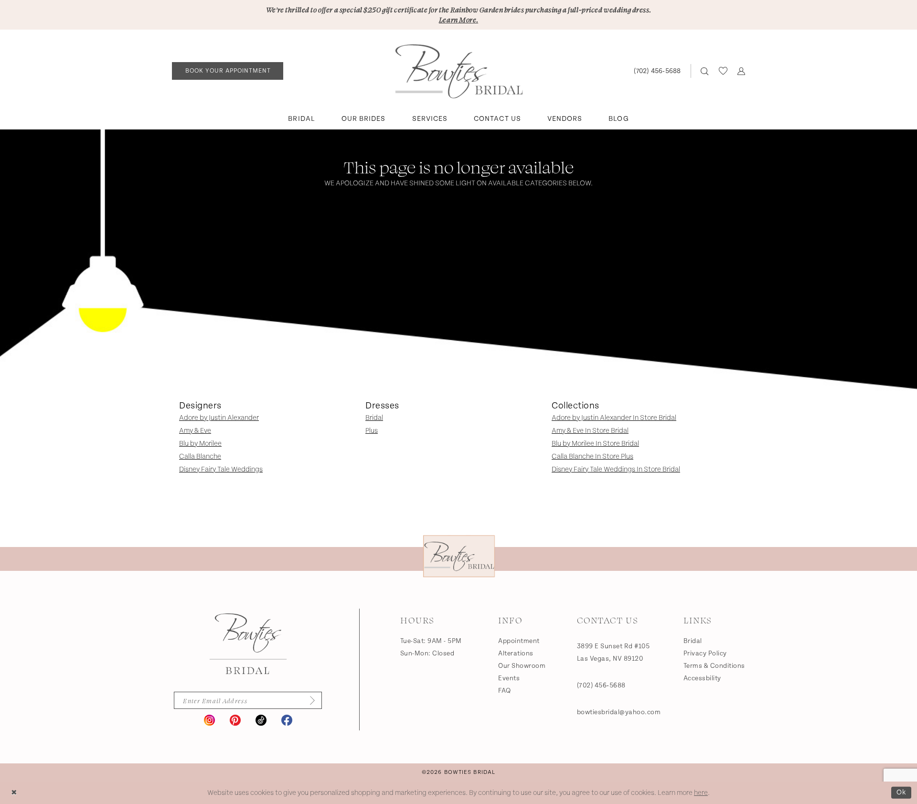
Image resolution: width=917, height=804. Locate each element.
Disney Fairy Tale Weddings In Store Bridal (616, 469)
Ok (901, 792)
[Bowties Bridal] (248, 644)
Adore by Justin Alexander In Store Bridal (614, 418)
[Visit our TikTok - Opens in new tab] (261, 720)
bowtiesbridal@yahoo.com (619, 712)
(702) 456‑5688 (601, 685)
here (701, 793)
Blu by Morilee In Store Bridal (595, 444)
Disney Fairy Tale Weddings (221, 469)
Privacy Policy (705, 653)
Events (509, 678)
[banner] (459, 71)
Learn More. (458, 19)
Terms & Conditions (714, 666)
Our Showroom (521, 666)
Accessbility (702, 678)
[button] (741, 71)
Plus (371, 431)
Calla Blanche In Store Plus (592, 456)
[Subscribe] (309, 700)
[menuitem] (227, 71)
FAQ (504, 691)
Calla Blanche (200, 456)
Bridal (374, 418)
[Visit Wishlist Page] (723, 71)
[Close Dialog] (14, 792)
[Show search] (705, 71)
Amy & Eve (195, 431)
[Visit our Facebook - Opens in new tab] (286, 720)
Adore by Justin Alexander (219, 418)
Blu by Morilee (200, 444)
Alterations (515, 653)
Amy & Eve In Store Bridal (590, 431)
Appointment (519, 641)
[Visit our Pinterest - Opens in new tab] (235, 720)
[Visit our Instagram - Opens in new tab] (209, 720)
